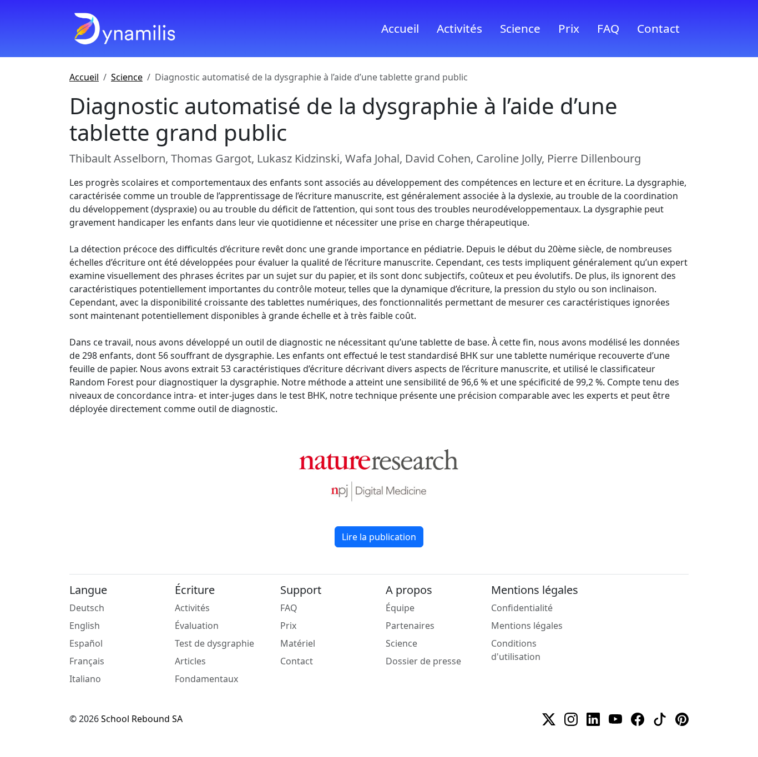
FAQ (608, 28)
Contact (658, 28)
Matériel (297, 643)
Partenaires (410, 625)
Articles (190, 661)
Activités (459, 28)
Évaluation (197, 625)
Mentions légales (527, 625)
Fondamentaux (206, 679)
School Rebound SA (142, 719)
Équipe (400, 608)
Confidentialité (522, 608)
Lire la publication (379, 537)
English (84, 625)
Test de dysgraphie (214, 643)
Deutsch (86, 608)
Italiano (85, 679)
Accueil (400, 28)
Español (86, 643)
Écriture (195, 590)
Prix (568, 28)
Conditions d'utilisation (515, 650)
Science (520, 28)
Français (86, 661)
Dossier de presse (423, 661)
